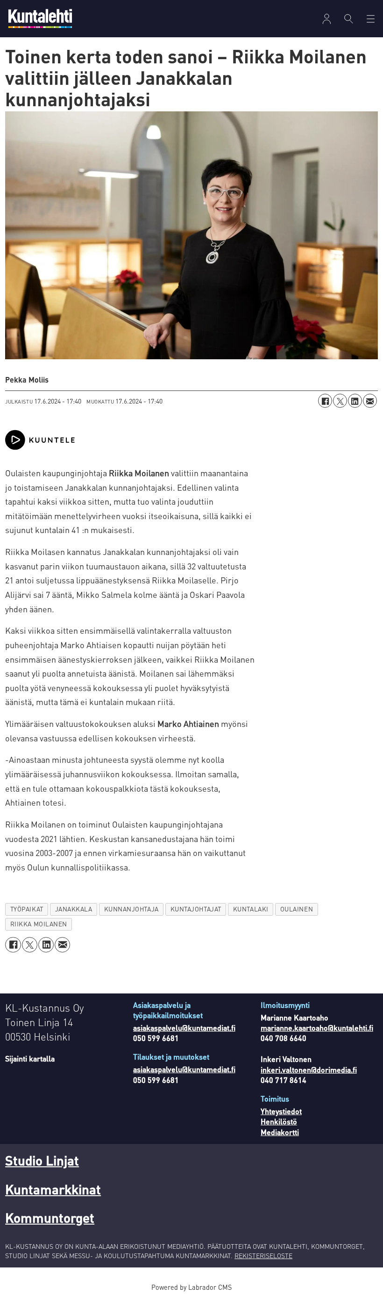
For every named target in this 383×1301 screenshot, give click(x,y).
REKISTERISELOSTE (263, 1255)
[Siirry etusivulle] (40, 18)
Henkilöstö (279, 1121)
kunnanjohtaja (131, 909)
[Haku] (348, 18)
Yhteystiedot (281, 1111)
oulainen (296, 909)
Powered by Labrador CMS (191, 1287)
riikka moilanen (38, 924)
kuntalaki (251, 909)
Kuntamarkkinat (53, 1189)
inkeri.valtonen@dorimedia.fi (309, 1070)
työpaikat (26, 909)
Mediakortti (280, 1132)
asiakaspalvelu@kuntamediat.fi (184, 1028)
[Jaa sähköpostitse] (370, 401)
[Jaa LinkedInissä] (355, 401)
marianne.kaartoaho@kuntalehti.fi (317, 1028)
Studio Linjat (42, 1160)
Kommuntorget (49, 1217)
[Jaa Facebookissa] (325, 401)
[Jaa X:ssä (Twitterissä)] (340, 401)
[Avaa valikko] (326, 19)
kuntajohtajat (195, 909)
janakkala (73, 909)
